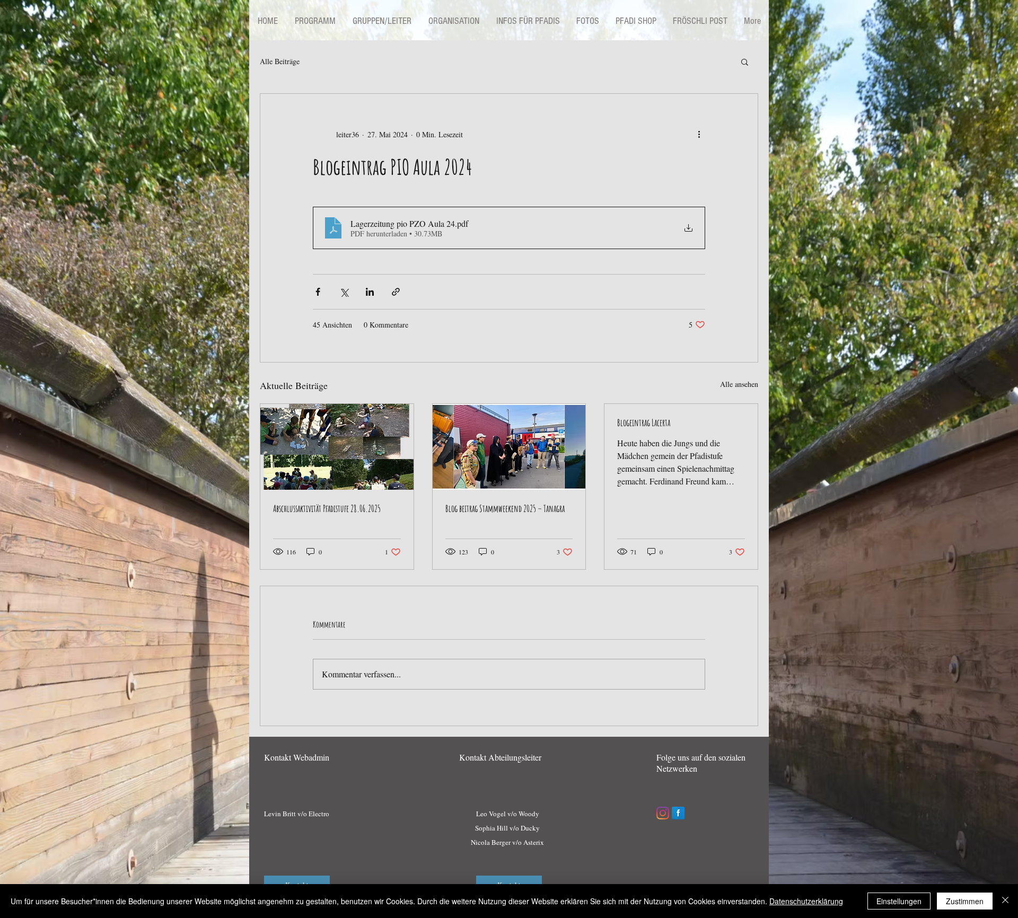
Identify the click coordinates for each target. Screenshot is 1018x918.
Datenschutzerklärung (806, 901)
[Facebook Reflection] (678, 813)
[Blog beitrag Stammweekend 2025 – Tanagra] (509, 447)
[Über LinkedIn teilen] (370, 292)
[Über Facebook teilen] (318, 292)
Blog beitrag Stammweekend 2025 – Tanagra (505, 508)
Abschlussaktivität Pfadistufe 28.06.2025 (327, 508)
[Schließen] (1005, 901)
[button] (745, 61)
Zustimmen (965, 901)
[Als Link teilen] (396, 292)
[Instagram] (662, 813)
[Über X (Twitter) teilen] (344, 292)
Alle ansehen (739, 384)
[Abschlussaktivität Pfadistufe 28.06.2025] (337, 447)
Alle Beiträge (280, 61)
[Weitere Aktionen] (698, 134)
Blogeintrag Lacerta (643, 422)
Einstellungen (899, 901)
